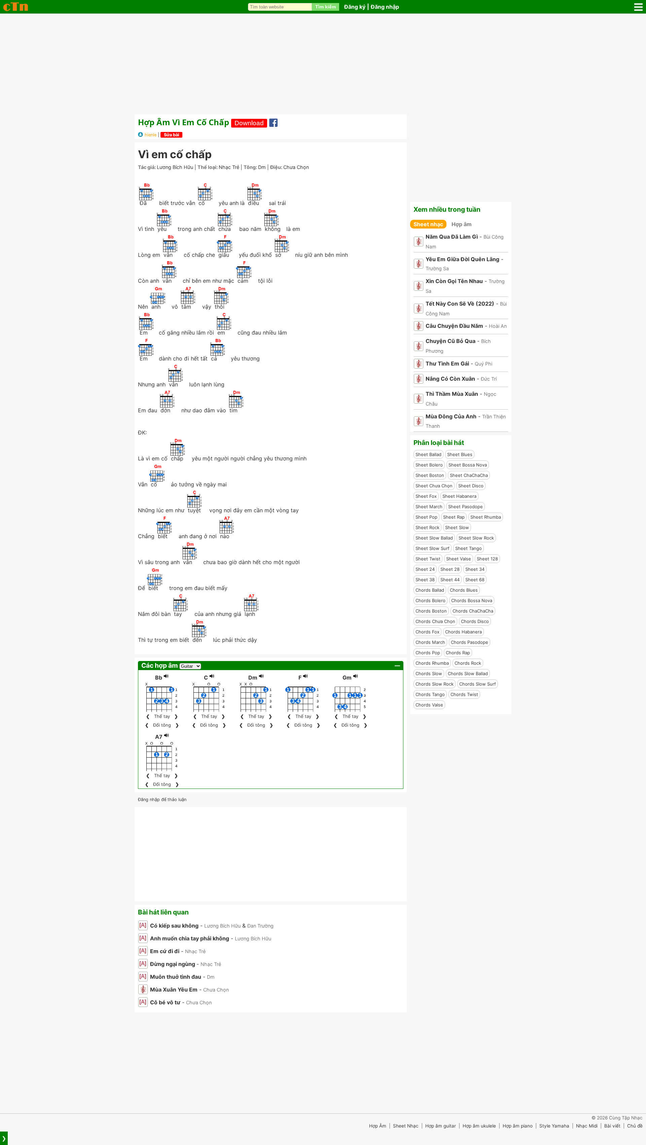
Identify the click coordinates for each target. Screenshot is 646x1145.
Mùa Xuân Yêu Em (174, 989)
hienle (150, 134)
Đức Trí (489, 379)
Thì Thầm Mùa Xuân (452, 393)
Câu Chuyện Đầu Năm (454, 325)
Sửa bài (171, 134)
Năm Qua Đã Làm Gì (452, 236)
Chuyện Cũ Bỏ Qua (450, 341)
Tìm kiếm (325, 6)
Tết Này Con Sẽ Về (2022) (460, 303)
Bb (158, 677)
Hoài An (498, 326)
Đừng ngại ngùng (173, 964)
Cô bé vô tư (165, 1002)
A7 (159, 736)
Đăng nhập (385, 6)
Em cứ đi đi (164, 951)
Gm (347, 677)
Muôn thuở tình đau (175, 976)
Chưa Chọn (296, 167)
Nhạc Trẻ (229, 167)
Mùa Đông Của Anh (451, 416)
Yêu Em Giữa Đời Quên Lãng (462, 259)
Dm (262, 167)
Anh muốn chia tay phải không (189, 938)
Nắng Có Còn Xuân (450, 378)
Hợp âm (462, 224)
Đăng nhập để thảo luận (162, 799)
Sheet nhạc (428, 224)
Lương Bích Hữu (175, 167)
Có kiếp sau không (174, 925)
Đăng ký (354, 6)
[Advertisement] (323, 64)
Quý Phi (483, 364)
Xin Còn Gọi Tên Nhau (454, 281)
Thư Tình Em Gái (447, 363)
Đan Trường (260, 926)
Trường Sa (437, 268)
